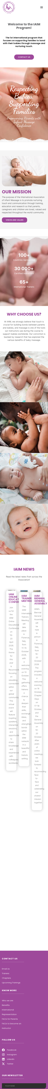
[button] (42, 7)
